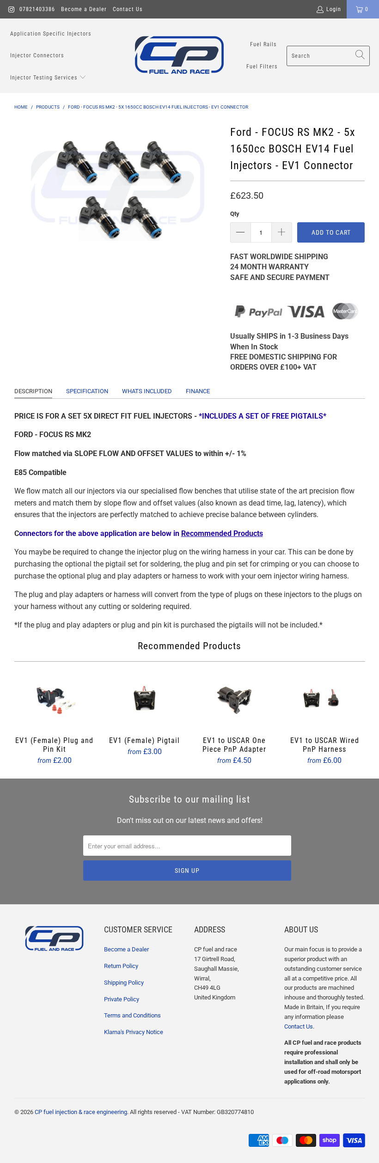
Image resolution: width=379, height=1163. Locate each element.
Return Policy (121, 965)
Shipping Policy (124, 982)
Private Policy (121, 999)
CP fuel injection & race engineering (81, 1111)
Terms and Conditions (132, 1015)
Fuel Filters (261, 66)
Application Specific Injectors (50, 33)
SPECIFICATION (87, 391)
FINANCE (198, 391)
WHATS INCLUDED (147, 391)
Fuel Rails (263, 44)
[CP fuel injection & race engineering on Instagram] (11, 9)
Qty (234, 213)
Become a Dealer (84, 9)
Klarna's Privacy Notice (133, 1032)
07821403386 (37, 9)
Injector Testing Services (44, 77)
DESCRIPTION (33, 391)
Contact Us (127, 9)
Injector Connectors (37, 55)
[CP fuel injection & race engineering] (179, 55)
